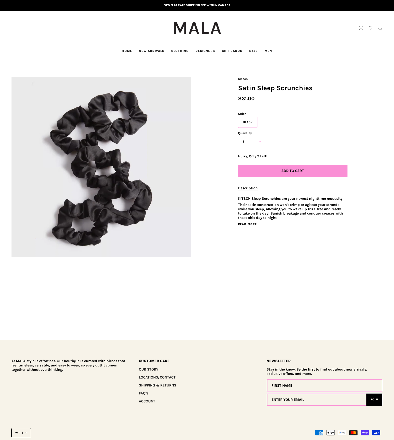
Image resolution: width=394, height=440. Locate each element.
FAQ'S (143, 393)
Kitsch (243, 79)
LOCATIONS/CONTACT (157, 377)
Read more (247, 224)
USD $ (19, 432)
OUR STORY (148, 369)
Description (248, 188)
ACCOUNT (147, 401)
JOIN (374, 399)
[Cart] (380, 28)
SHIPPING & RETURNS (157, 385)
